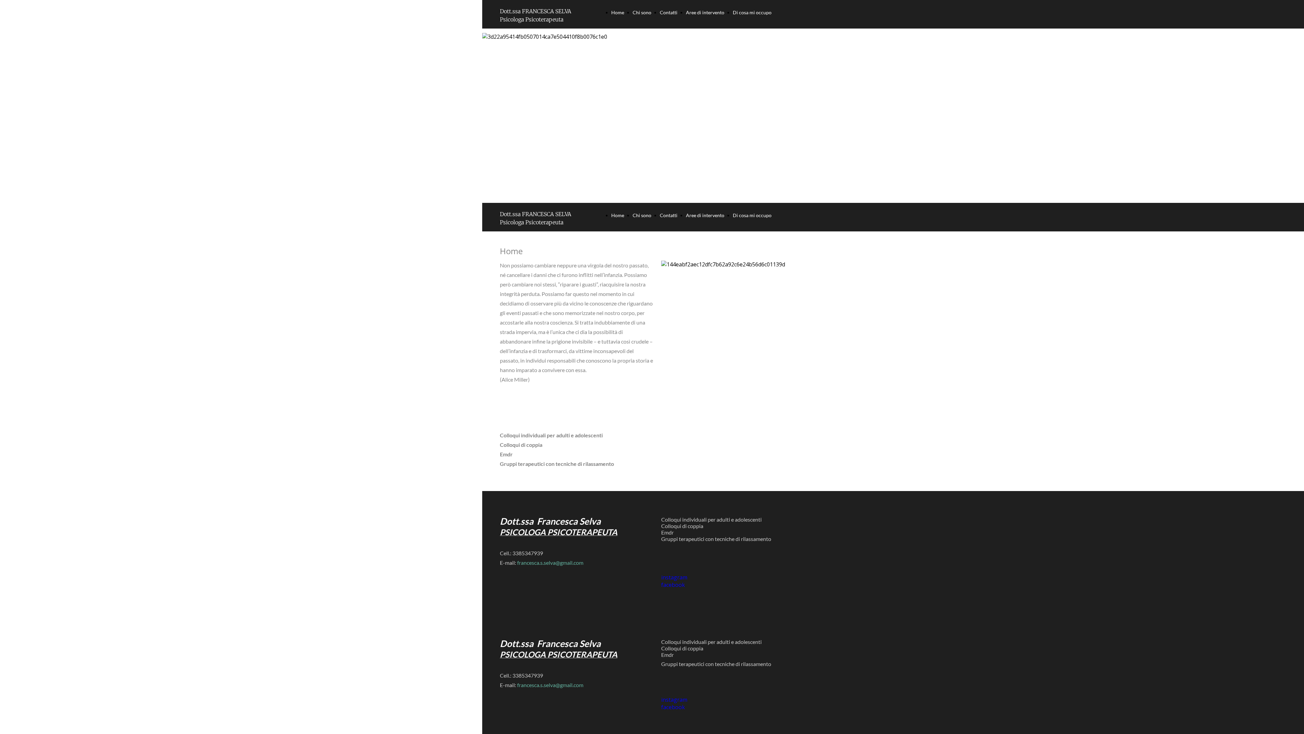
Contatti (668, 12)
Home (617, 12)
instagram (674, 699)
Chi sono (642, 12)
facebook (673, 707)
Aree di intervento (705, 12)
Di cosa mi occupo (752, 12)
